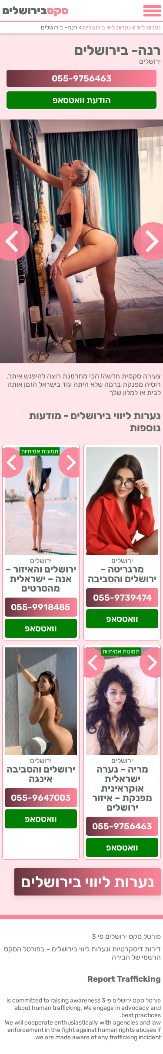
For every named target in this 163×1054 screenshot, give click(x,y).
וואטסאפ (122, 619)
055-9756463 (82, 78)
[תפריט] (152, 11)
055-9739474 (122, 597)
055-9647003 (41, 797)
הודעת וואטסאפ (82, 100)
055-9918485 (40, 607)
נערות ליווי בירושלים (87, 882)
